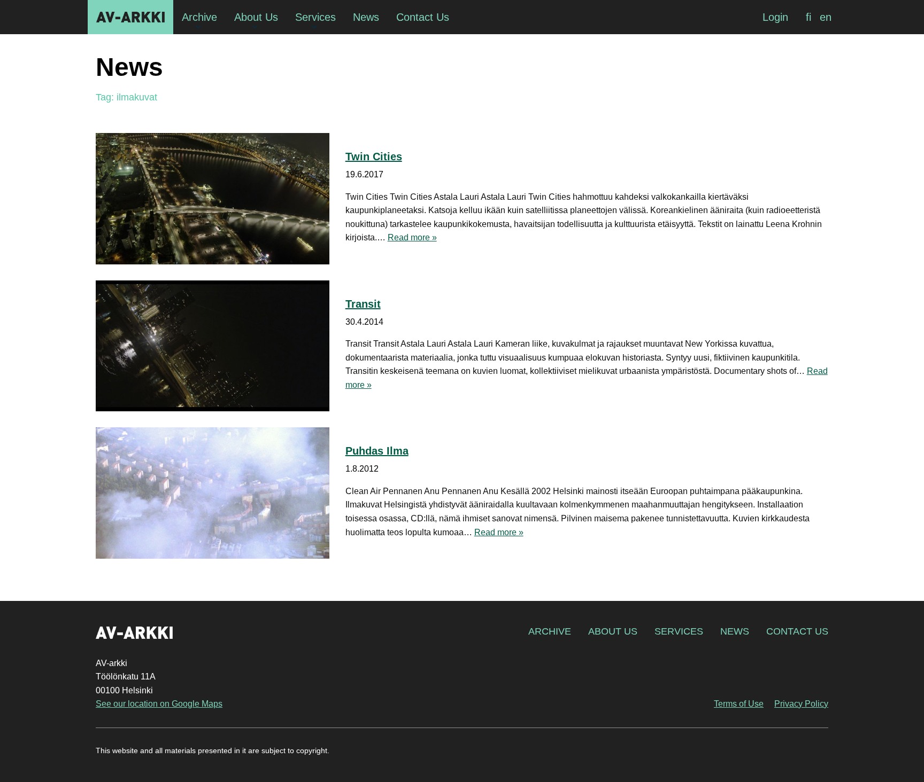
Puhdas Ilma (377, 451)
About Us (612, 631)
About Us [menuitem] (256, 17)
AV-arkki (130, 17)
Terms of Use (739, 703)
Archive (549, 631)
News (734, 631)
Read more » (412, 237)
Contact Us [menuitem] (422, 17)
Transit (363, 304)
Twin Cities (373, 156)
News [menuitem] (366, 17)
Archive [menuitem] (199, 17)
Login (775, 17)
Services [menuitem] (315, 17)
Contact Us (797, 631)
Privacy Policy (801, 703)
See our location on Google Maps (159, 703)
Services (678, 631)
